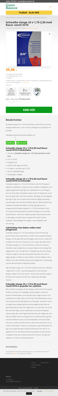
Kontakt (34, 367)
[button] (49, 34)
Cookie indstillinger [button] (48, 391)
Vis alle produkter (36, 365)
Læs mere (39, 391)
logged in (15, 353)
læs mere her (25, 82)
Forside (33, 362)
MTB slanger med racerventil (15, 17)
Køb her (29, 110)
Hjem (7, 17)
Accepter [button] (29, 393)
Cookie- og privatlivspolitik (25, 388)
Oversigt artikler (45, 362)
